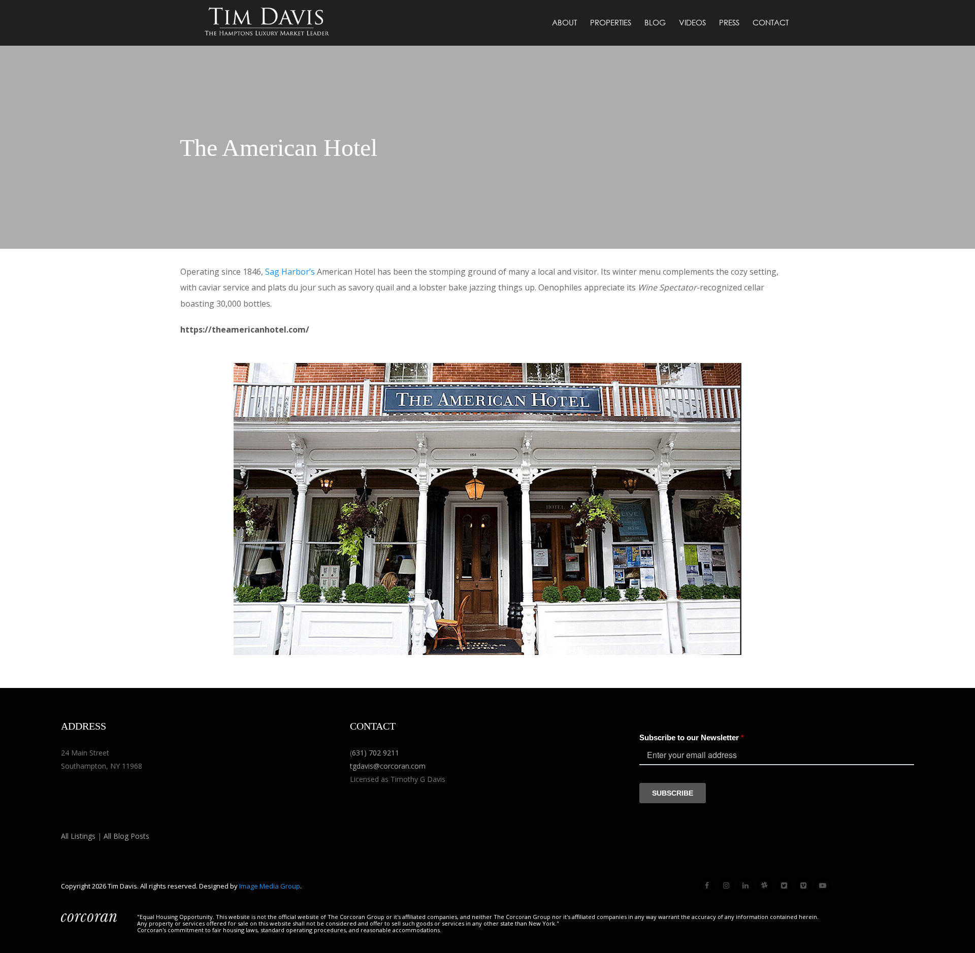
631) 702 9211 (375, 753)
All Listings (78, 836)
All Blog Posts (126, 836)
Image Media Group (269, 886)
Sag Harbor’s (290, 271)
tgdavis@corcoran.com (388, 766)
